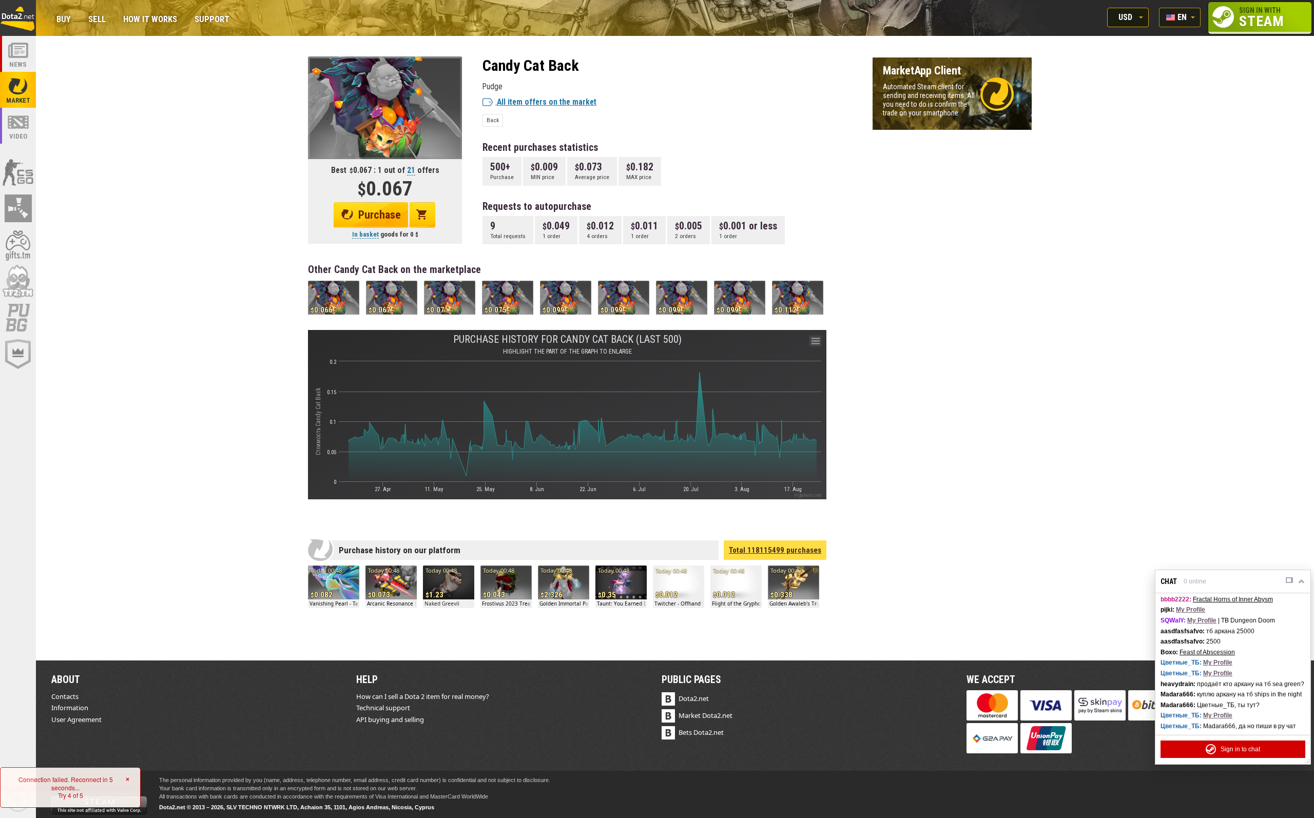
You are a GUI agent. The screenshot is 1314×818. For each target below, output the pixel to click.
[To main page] (18, 18)
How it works (150, 19)
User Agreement (76, 719)
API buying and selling (390, 719)
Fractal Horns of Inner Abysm (1233, 599)
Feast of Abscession (1207, 652)
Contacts (65, 696)
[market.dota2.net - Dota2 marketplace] (18, 90)
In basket (365, 234)
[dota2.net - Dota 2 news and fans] (18, 54)
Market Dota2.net (705, 715)
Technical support (383, 707)
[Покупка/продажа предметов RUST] (18, 208)
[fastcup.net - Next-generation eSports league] (18, 354)
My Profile (1190, 609)
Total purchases (775, 550)
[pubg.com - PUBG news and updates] (18, 318)
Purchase (379, 214)
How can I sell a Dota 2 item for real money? (422, 696)
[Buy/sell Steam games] (18, 245)
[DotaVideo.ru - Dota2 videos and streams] (18, 126)
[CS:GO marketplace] (18, 172)
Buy (63, 19)
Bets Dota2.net (701, 732)
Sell (97, 19)
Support (212, 19)
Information (69, 707)
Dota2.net (694, 698)
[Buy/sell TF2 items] (18, 281)
